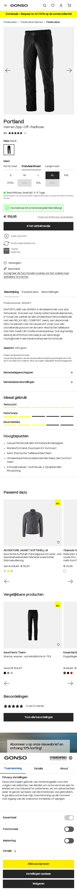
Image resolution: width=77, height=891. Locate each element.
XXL (66, 175)
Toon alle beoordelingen (38, 717)
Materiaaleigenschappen (18, 372)
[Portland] (38, 71)
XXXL (10, 183)
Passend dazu (30, 292)
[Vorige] (8, 70)
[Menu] (6, 5)
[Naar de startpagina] (19, 5)
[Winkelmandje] (69, 5)
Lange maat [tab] (52, 166)
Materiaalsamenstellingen (19, 382)
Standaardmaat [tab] (31, 166)
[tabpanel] (38, 179)
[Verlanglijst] (53, 5)
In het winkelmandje (38, 226)
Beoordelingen (50, 292)
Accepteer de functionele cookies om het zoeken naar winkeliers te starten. (36, 275)
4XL (27, 183)
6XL (54, 183)
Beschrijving (11, 292)
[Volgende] (69, 70)
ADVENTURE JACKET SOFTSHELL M (26, 550)
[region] (38, 71)
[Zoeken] (44, 5)
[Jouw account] (61, 5)
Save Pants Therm (15, 652)
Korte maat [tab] (10, 166)
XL (52, 175)
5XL (38, 183)
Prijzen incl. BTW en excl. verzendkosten (55, 217)
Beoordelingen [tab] (16, 696)
